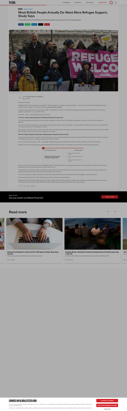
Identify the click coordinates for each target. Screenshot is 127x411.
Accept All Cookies (107, 400)
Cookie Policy (107, 409)
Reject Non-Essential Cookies (107, 405)
